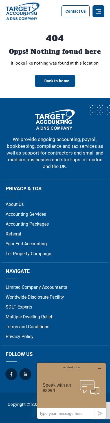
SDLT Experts (19, 307)
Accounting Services (26, 214)
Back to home (56, 81)
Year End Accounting (26, 243)
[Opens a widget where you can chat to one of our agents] (71, 390)
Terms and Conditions (27, 326)
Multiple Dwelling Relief (29, 317)
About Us (15, 204)
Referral (13, 234)
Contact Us (75, 11)
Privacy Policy (20, 336)
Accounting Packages (27, 224)
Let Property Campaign (28, 253)
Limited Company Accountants (36, 287)
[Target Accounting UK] (22, 11)
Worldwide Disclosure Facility (35, 297)
